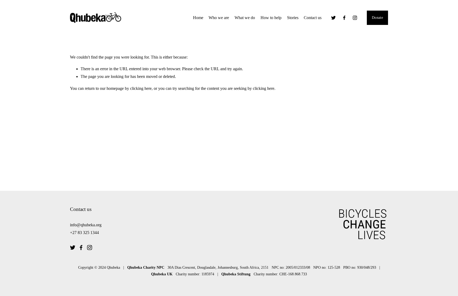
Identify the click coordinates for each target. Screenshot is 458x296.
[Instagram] (355, 17)
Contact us (313, 17)
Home (198, 17)
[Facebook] (344, 17)
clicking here (141, 88)
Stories (292, 17)
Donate (377, 18)
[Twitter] (333, 17)
